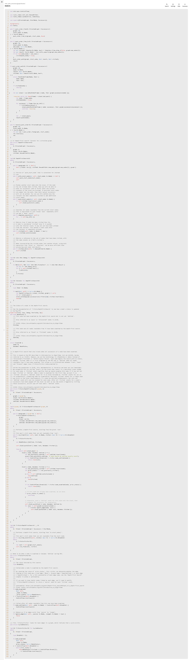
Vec (15, 34)
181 (7, 330)
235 (7, 426)
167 (7, 305)
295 (7, 532)
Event (17, 343)
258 (7, 467)
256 (7, 463)
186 (7, 339)
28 (7, 59)
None (42, 36)
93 (7, 174)
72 (7, 137)
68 (7, 130)
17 (7, 39)
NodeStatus (20, 314)
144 (7, 265)
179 (7, 327)
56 (7, 109)
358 (7, 644)
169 (7, 309)
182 (7, 332)
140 (7, 257)
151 (7, 277)
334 (7, 601)
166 (7, 304)
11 (7, 29)
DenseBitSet (24, 153)
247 (7, 447)
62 (7, 119)
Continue (29, 598)
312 (7, 562)
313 (7, 564)
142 (7, 261)
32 (7, 66)
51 (7, 100)
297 (7, 536)
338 (7, 608)
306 (7, 552)
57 (7, 110)
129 (7, 238)
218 (7, 396)
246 (7, 445)
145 (7, 266)
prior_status (74, 484)
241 (7, 436)
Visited (38, 442)
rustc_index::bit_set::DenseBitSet (25, 15)
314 (7, 566)
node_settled (59, 458)
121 (7, 224)
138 (7, 254)
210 (7, 382)
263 (7, 475)
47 (7, 93)
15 (7, 36)
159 (7, 291)
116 (7, 215)
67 (7, 128)
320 (7, 577)
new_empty (52, 167)
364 (7, 654)
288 (7, 520)
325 (7, 585)
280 (7, 506)
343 (7, 617)
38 (7, 77)
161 (7, 295)
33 (7, 68)
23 (7, 50)
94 (7, 176)
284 (7, 513)
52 (7, 101)
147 (7, 270)
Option (23, 46)
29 (7, 61)
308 (7, 555)
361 (7, 649)
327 (7, 589)
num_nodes (74, 50)
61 (7, 117)
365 (7, 656)
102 (7, 190)
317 (7, 571)
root (39, 445)
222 (7, 403)
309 (7, 557)
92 (7, 172)
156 (7, 286)
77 (7, 146)
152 (7, 279)
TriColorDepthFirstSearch (27, 389)
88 (7, 165)
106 (7, 197)
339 (7, 610)
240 (7, 435)
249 (7, 451)
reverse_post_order (22, 124)
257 (7, 465)
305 (7, 550)
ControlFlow (21, 596)
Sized (18, 392)
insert (30, 201)
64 (7, 123)
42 (7, 84)
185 (7, 337)
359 (7, 646)
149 (7, 273)
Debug (28, 312)
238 (7, 431)
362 (7, 651)
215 (7, 390)
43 (7, 85)
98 (7, 183)
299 (7, 539)
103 (7, 192)
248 (7, 449)
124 (7, 229)
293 (7, 529)
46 (7, 91)
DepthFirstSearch (24, 142)
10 (7, 27)
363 (7, 653)
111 (7, 206)
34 (7, 70)
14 (7, 34)
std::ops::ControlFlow (21, 11)
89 (7, 167)
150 (7, 275)
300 (7, 541)
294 (7, 530)
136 (7, 250)
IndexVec (35, 16)
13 (7, 32)
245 (7, 444)
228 (7, 413)
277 (7, 500)
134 (7, 247)
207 (7, 376)
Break (41, 458)
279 (7, 504)
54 (7, 105)
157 (7, 288)
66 (7, 126)
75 (7, 142)
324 (7, 584)
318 (7, 573)
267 (7, 483)
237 (7, 429)
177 (7, 323)
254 (7, 460)
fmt (26, 266)
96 (7, 179)
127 (7, 234)
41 (7, 82)
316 (7, 569)
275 (7, 497)
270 (7, 488)
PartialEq (35, 312)
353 (7, 635)
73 (7, 139)
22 (7, 48)
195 (7, 355)
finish (20, 273)
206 (7, 374)
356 (7, 640)
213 (7, 387)
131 (7, 241)
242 (7, 438)
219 (7, 397)
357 (7, 642)
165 (7, 302)
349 (7, 628)
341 (7, 614)
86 (7, 162)
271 (7, 490)
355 (7, 639)
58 (7, 112)
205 (7, 373)
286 (7, 516)
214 (7, 389)
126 (7, 233)
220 (7, 399)
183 (7, 334)
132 (7, 243)
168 (7, 307)
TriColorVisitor (23, 438)
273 (7, 493)
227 (7, 412)
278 (7, 502)
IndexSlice (27, 16)
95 (7, 178)
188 (7, 343)
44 (7, 87)
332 (7, 598)
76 (7, 144)
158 (7, 289)
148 (7, 272)
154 (7, 282)
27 (7, 57)
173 (7, 316)
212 (7, 385)
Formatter (41, 265)
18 (7, 41)
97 (7, 181)
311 (7, 561)
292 (7, 527)
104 (7, 194)
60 (7, 116)
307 (7, 553)
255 (7, 461)
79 (7, 149)
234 (7, 424)
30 (7, 62)
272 (7, 491)
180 (7, 328)
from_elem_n (56, 50)
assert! (27, 456)
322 (7, 580)
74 (7, 140)
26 (7, 55)
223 (7, 405)
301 (7, 543)
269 (7, 486)
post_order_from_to (20, 36)
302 (7, 545)
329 (7, 592)
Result (61, 265)
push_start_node (25, 178)
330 (7, 594)
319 (7, 575)
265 (7, 479)
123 (7, 227)
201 (7, 366)
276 (7, 499)
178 (7, 325)
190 (7, 346)
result (45, 59)
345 (7, 621)
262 (7, 474)
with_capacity (44, 52)
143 (7, 263)
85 (7, 160)
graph (29, 36)
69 (7, 132)
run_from (23, 546)
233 (7, 422)
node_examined (60, 484)
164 (7, 300)
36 (7, 73)
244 (7, 442)
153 (7, 280)
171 (7, 312)
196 (7, 357)
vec (14, 133)
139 (7, 256)
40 (7, 80)
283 (7, 511)
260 (7, 470)
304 (7, 548)
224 (7, 406)
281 (7, 507)
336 (7, 605)
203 (7, 369)
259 (7, 468)
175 (7, 319)
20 (7, 45)
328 (7, 591)
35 (7, 71)
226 (7, 410)
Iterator (19, 280)
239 (7, 433)
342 (7, 615)
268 (7, 484)
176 (7, 321)
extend (23, 296)
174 (7, 318)
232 (7, 421)
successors (34, 296)
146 (7, 268)
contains (29, 233)
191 (7, 348)
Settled (31, 442)
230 (7, 417)
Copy (23, 312)
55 (7, 107)
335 (7, 603)
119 (7, 220)
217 (7, 394)
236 (7, 428)
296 (7, 534)
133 (7, 245)
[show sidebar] (2, 2)
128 (7, 236)
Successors (42, 20)
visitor (52, 458)
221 (7, 401)
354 (7, 637)
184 (7, 335)
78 (7, 148)
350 (7, 630)
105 (7, 195)
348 (7, 626)
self (17, 178)
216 (7, 392)
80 (7, 151)
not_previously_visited (49, 470)
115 (7, 213)
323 (7, 582)
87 (7, 163)
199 (7, 362)
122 (7, 226)
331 (7, 596)
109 (7, 202)
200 (7, 364)
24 (7, 52)
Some (19, 54)
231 (7, 419)
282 (7, 509)
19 (7, 43)
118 (7, 218)
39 (7, 78)
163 (7, 298)
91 (7, 171)
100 (7, 187)
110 (7, 204)
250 (7, 452)
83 (7, 156)
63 (7, 121)
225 (7, 408)
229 (7, 415)
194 (7, 353)
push (28, 202)
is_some (39, 493)
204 (7, 371)
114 (7, 211)
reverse (18, 133)
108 (7, 201)
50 (7, 98)
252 (7, 456)
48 (7, 94)
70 (7, 133)
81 (7, 153)
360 (7, 647)
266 (7, 481)
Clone (19, 312)
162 (7, 296)
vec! (26, 93)
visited (18, 55)
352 (7, 633)
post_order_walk (18, 59)
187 (7, 341)
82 (7, 155)
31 (7, 64)
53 (7, 103)
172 (7, 314)
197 (7, 358)
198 (7, 360)
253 (7, 458)
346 (7, 623)
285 (7, 514)
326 (7, 587)
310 (7, 559)
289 (7, 522)
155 (7, 284)
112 (7, 208)
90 (7, 169)
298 (7, 538)
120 (7, 222)
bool (40, 50)
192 (7, 350)
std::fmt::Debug (21, 257)
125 (7, 231)
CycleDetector (23, 624)
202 (7, 367)
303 (7, 546)
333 (7, 600)
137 (7, 252)
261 (7, 472)
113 (7, 210)
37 (7, 75)
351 (7, 631)
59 (7, 114)
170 (7, 311)
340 (7, 612)
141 (7, 259)
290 (7, 523)
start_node (36, 36)
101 (7, 188)
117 (7, 217)
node (22, 85)
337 (7, 607)
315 (7, 568)
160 (7, 293)
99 (7, 185)
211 (7, 383)
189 (7, 344)
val (38, 460)
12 (7, 31)
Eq (40, 312)
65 (7, 124)
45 (7, 89)
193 (7, 351)
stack (18, 296)
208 (7, 378)
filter (43, 296)
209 (7, 380)
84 (7, 158)
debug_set (31, 266)
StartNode (33, 20)
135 (7, 249)
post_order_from (21, 29)
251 (7, 454)
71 (7, 135)
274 (7, 495)
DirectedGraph (24, 20)
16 (7, 38)
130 (7, 240)
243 (7, 440)
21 (7, 46)
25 (7, 54)
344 (7, 619)
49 (7, 96)
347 (7, 624)
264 (7, 477)
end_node (34, 54)
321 (7, 578)
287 (7, 518)
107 (7, 199)
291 (7, 525)
